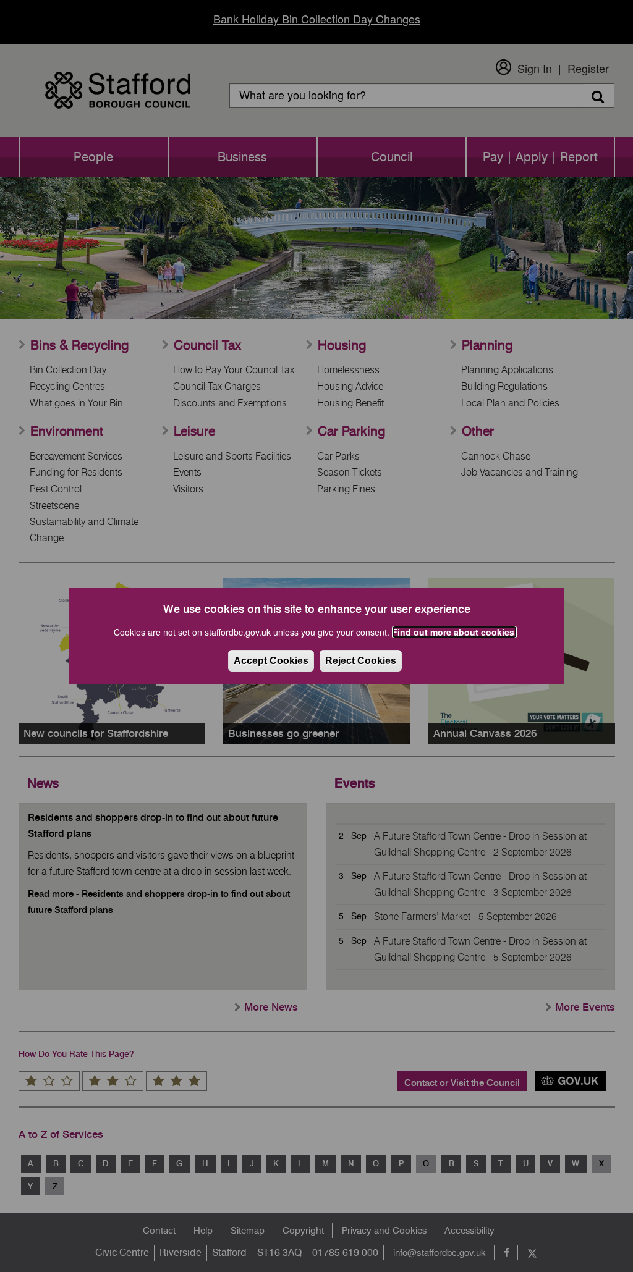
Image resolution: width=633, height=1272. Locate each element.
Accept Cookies (271, 660)
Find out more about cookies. (454, 632)
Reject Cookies (360, 660)
